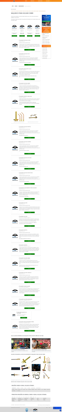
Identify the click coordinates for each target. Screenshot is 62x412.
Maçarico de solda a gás (45, 35)
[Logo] (14, 1)
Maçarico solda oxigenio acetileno (45, 34)
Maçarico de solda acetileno (46, 39)
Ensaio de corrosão (45, 55)
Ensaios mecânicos (44, 56)
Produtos (32, 0)
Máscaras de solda (44, 52)
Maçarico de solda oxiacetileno (44, 38)
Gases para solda (44, 49)
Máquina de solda (44, 50)
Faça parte (48, 0)
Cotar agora (14, 35)
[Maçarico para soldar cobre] (14, 26)
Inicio (26, 0)
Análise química (44, 53)
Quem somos (40, 0)
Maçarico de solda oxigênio (46, 42)
